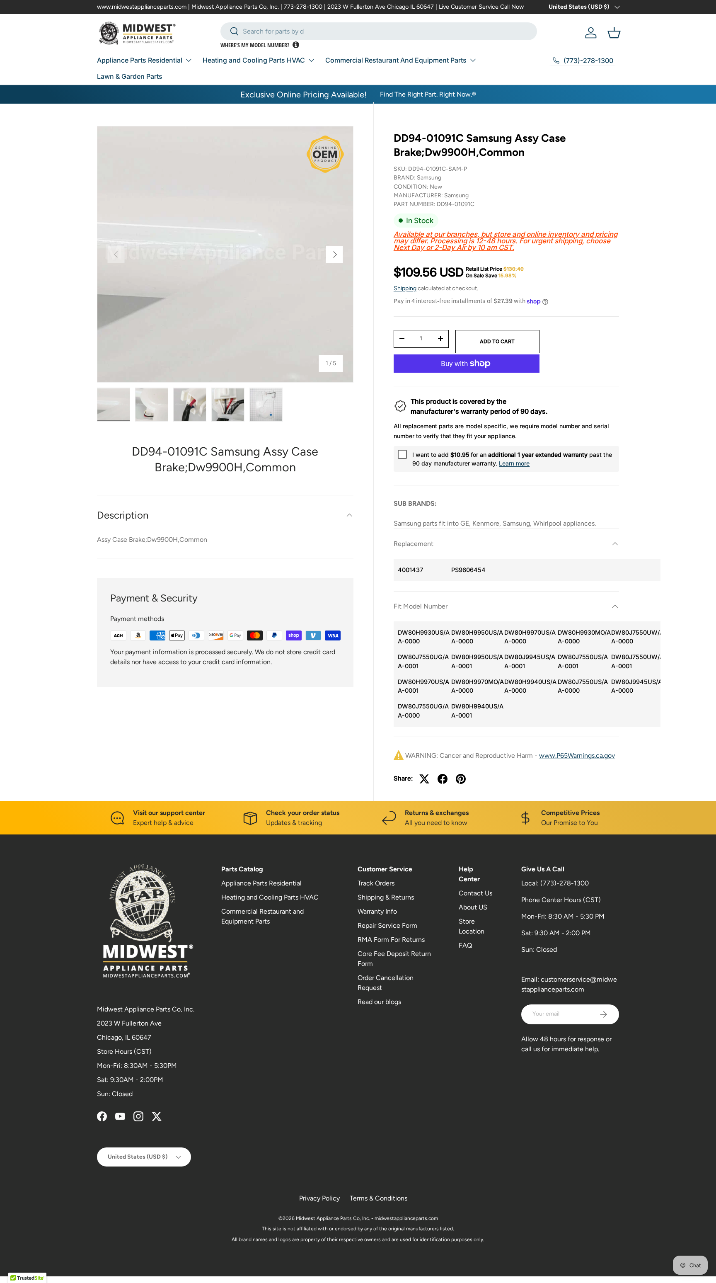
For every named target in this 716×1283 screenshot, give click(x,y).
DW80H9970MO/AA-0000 (476, 686)
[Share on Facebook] (442, 779)
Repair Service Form (387, 925)
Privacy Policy (319, 1198)
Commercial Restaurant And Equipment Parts (396, 60)
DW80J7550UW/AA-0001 (635, 661)
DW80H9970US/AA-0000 (529, 637)
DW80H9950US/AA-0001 (476, 661)
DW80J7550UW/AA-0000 (635, 637)
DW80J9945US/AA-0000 (635, 686)
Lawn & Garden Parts (129, 76)
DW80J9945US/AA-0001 (529, 661)
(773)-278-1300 (564, 883)
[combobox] (378, 31)
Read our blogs (379, 1002)
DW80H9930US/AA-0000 (422, 637)
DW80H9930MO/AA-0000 (582, 637)
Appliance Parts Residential (139, 60)
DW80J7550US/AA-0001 (582, 661)
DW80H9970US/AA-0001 (422, 686)
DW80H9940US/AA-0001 (476, 711)
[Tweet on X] (424, 779)
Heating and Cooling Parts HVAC (254, 60)
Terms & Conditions (378, 1198)
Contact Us (475, 893)
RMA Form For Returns (391, 939)
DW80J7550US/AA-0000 (582, 686)
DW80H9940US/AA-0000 (529, 686)
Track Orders (376, 883)
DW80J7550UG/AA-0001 (422, 661)
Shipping (405, 288)
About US (473, 907)
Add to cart (497, 341)
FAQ (465, 945)
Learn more (514, 463)
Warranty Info (377, 911)
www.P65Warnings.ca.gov (577, 755)
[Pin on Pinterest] (461, 779)
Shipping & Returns (386, 897)
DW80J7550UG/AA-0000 (422, 711)
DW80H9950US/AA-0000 (476, 637)
